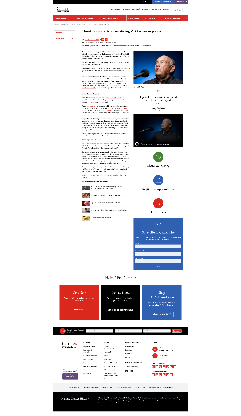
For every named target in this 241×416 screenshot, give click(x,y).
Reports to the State (107, 387)
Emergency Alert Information (123, 387)
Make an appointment (119, 309)
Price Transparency (110, 379)
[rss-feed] (171, 374)
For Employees (109, 366)
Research (152, 18)
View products (161, 314)
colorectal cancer (118, 85)
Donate (78, 309)
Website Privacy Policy (74, 387)
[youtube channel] (160, 366)
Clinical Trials (116, 9)
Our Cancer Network (154, 387)
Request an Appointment (163, 2)
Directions (128, 354)
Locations (128, 350)
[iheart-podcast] (167, 374)
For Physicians (133, 18)
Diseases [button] (59, 32)
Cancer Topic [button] (60, 38)
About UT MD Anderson (110, 347)
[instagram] (164, 366)
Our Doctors (156, 9)
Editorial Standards (110, 363)
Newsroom (108, 359)
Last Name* (139, 258)
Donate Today (180, 2)
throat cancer (91, 106)
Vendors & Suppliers (167, 387)
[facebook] (153, 366)
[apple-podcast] (153, 374)
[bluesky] (171, 366)
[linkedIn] (167, 366)
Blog (106, 356)
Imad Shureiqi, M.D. (89, 88)
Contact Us (146, 9)
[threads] (175, 366)
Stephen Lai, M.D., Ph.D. (113, 98)
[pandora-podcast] (164, 374)
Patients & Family (61, 18)
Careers (135, 9)
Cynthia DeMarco (92, 40)
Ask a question (164, 355)
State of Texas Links (140, 387)
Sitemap (128, 357)
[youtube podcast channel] (160, 374)
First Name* (139, 251)
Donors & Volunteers (110, 18)
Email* (137, 243)
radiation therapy (106, 110)
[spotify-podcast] (157, 374)
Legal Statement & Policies (91, 387)
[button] (102, 39)
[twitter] (157, 366)
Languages (166, 9)
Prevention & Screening (85, 18)
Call (166, 349)
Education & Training (172, 18)
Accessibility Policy (131, 367)
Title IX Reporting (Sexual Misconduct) (111, 374)
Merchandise (109, 370)
